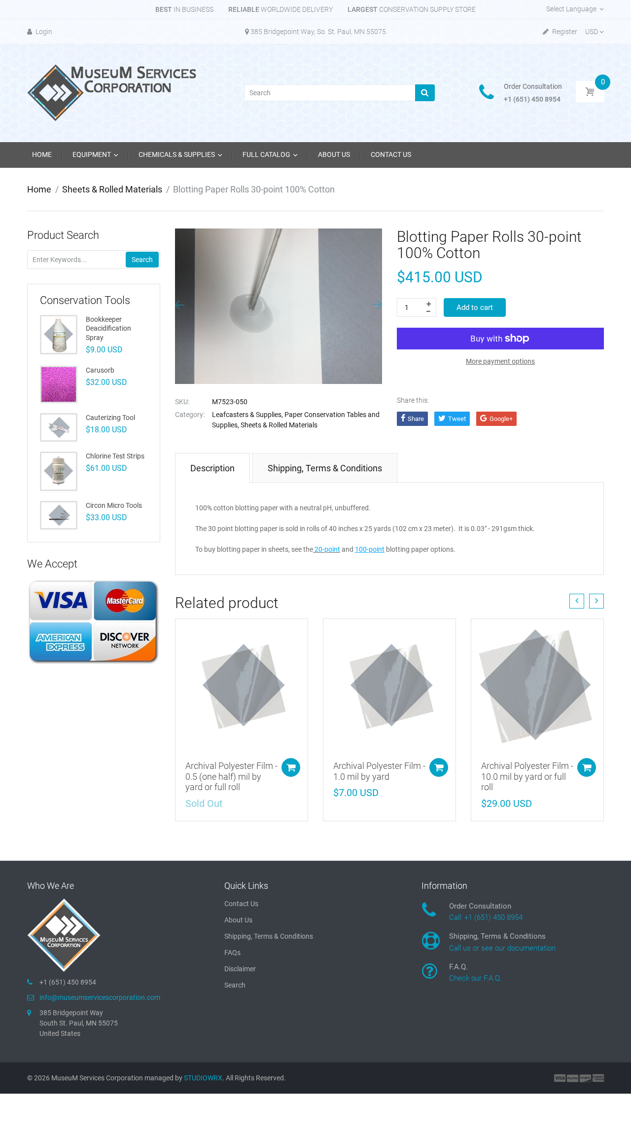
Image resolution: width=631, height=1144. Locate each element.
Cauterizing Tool (110, 417)
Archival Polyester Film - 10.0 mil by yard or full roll (527, 776)
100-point (370, 549)
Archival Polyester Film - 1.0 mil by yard (379, 771)
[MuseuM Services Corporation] (113, 92)
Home (39, 189)
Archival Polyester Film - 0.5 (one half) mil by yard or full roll (231, 776)
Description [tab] (212, 468)
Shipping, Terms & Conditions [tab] (325, 468)
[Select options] (290, 767)
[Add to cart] (438, 767)
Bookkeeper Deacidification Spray (108, 328)
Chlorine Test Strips (115, 456)
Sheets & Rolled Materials (112, 189)
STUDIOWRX (203, 1078)
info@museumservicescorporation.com (99, 997)
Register (564, 32)
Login (43, 32)
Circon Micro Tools (114, 505)
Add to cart (474, 307)
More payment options (500, 361)
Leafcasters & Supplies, (247, 415)
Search (142, 260)
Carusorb (100, 370)
